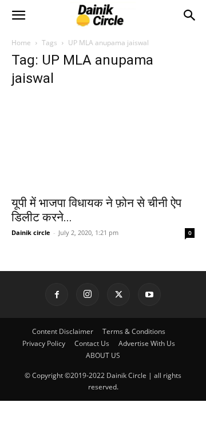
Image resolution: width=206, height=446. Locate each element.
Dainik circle (30, 232)
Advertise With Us (146, 343)
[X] (118, 294)
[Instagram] (87, 294)
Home (21, 42)
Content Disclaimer (62, 331)
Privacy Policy (43, 343)
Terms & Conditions (133, 331)
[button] (18, 15)
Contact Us (91, 343)
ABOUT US (103, 355)
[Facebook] (56, 294)
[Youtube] (149, 294)
